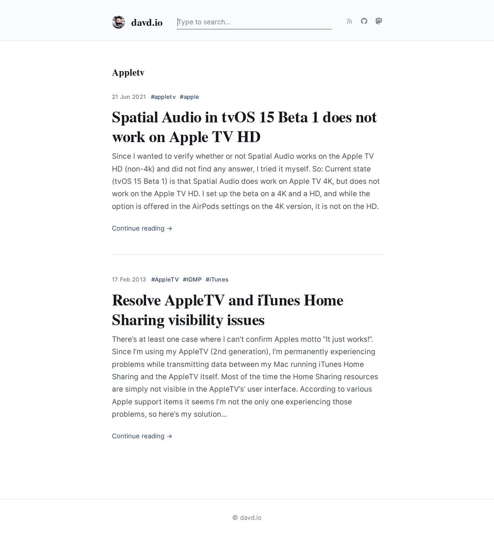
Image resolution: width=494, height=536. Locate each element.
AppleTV (167, 279)
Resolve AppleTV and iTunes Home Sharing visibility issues (227, 309)
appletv (165, 96)
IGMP (194, 279)
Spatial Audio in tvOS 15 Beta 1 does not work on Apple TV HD (244, 126)
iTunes (219, 279)
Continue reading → (142, 228)
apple (191, 96)
